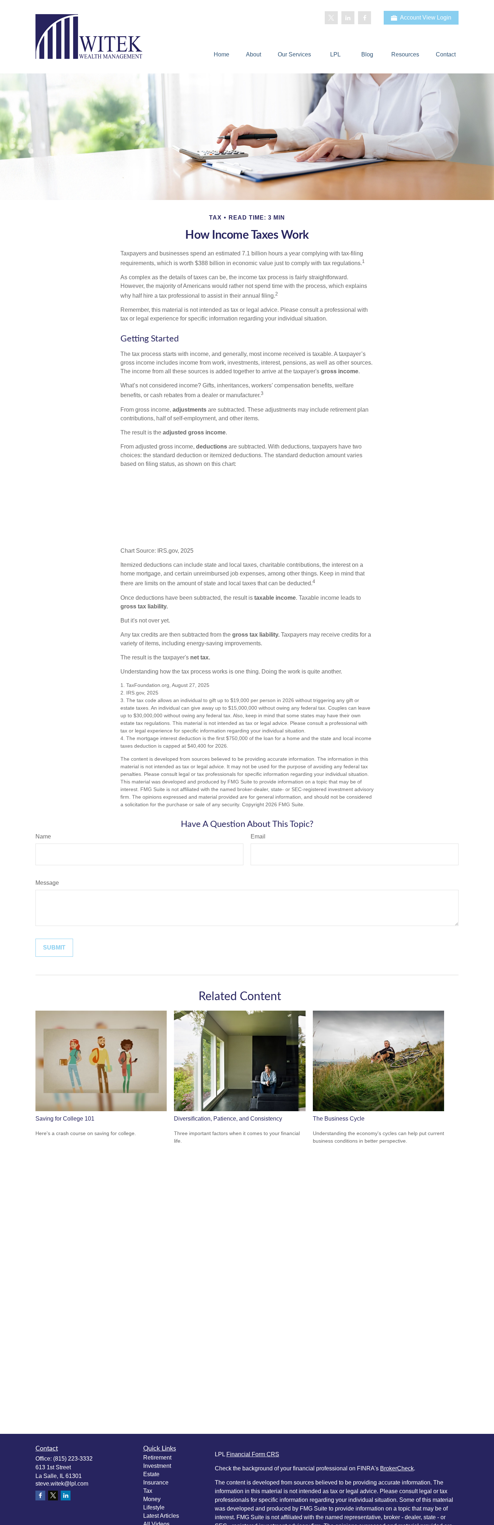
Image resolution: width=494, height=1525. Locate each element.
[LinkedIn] (347, 17)
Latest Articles (161, 1516)
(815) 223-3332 (73, 1459)
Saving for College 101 (64, 1119)
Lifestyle (154, 1507)
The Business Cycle (339, 1119)
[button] (221, 54)
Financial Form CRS (252, 1454)
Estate (151, 1474)
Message (47, 883)
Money (152, 1499)
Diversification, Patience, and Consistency (228, 1119)
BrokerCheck (397, 1468)
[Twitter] (331, 17)
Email (258, 836)
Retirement (157, 1457)
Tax (147, 1491)
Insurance (156, 1482)
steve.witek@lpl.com (61, 1484)
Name (43, 836)
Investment (157, 1466)
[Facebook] (364, 17)
